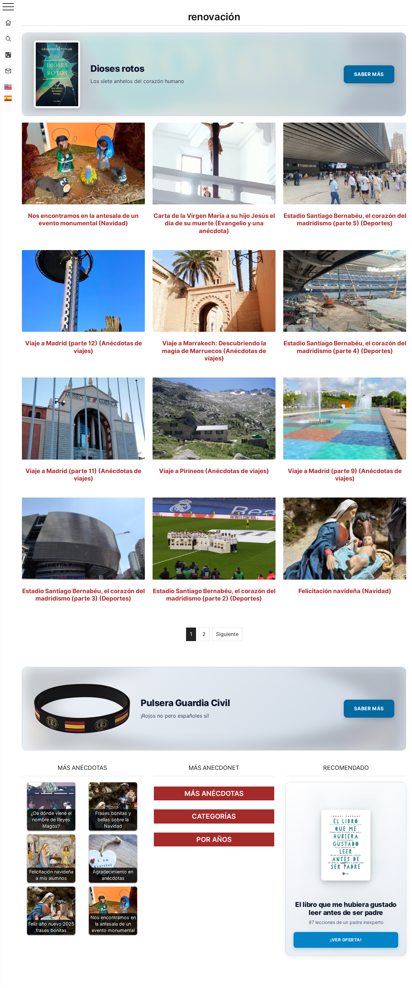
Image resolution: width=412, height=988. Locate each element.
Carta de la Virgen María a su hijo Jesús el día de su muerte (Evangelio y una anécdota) (214, 223)
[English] (8, 87)
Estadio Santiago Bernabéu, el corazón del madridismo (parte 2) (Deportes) (214, 594)
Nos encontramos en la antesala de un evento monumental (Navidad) (83, 219)
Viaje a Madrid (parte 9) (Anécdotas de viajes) (345, 474)
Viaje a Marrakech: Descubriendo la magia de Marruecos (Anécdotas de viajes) (214, 350)
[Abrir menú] (8, 7)
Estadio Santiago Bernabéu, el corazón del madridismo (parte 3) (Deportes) (83, 594)
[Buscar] (8, 38)
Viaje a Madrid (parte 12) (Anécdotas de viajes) (83, 347)
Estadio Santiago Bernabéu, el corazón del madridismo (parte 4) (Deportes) (345, 347)
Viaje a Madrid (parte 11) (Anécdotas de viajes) (83, 474)
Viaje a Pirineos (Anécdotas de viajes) (214, 470)
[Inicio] (8, 22)
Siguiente (227, 634)
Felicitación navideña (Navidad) (344, 590)
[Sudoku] (8, 55)
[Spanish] (8, 98)
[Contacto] (8, 71)
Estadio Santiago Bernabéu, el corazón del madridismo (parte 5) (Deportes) (345, 219)
